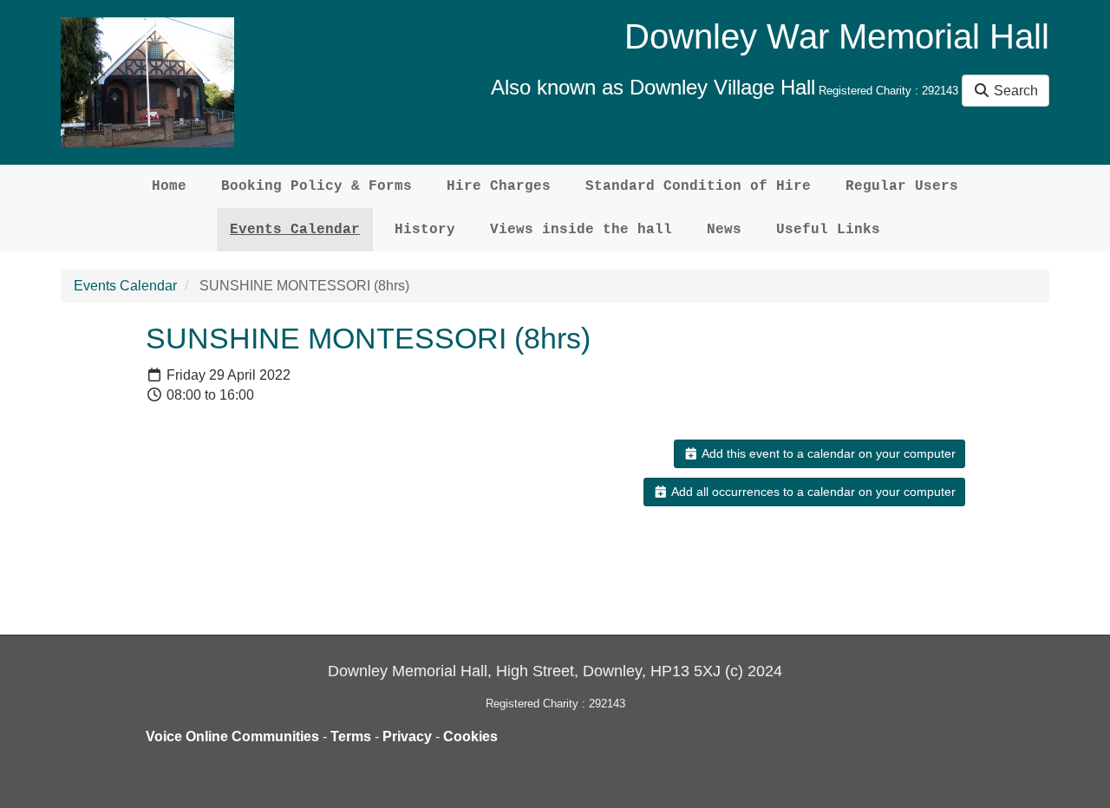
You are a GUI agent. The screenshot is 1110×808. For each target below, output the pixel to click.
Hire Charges (499, 186)
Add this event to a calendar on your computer (827, 453)
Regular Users (902, 186)
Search (1014, 90)
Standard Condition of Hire (698, 186)
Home (169, 186)
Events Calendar (295, 230)
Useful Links (828, 230)
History (425, 230)
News (724, 230)
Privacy (407, 736)
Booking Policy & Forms (316, 186)
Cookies (470, 736)
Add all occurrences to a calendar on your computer (812, 491)
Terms (350, 736)
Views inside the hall (581, 230)
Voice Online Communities (232, 736)
